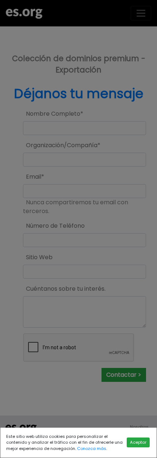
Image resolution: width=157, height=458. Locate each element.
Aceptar (138, 442)
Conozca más (91, 448)
